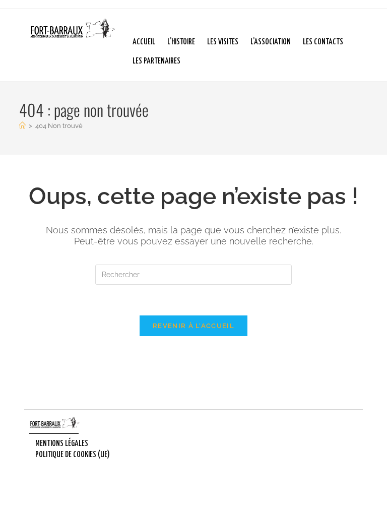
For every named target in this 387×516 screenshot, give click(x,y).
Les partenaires (156, 61)
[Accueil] (22, 126)
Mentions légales (61, 443)
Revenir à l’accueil (193, 326)
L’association (270, 42)
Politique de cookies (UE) (72, 455)
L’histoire (181, 42)
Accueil (144, 42)
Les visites (222, 42)
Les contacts (323, 42)
